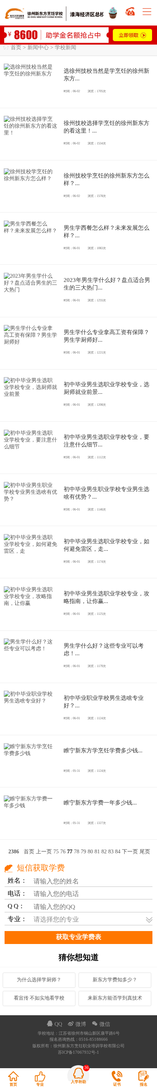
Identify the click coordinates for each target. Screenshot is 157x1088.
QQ (55, 1024)
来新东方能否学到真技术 (115, 998)
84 (117, 852)
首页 (16, 48)
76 (63, 852)
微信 (101, 1024)
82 (104, 852)
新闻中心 (38, 48)
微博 (78, 1024)
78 (76, 852)
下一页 (130, 852)
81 (97, 852)
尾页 (144, 852)
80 (90, 852)
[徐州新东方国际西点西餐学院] (113, 11)
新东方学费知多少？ (115, 979)
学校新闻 (65, 48)
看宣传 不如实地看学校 (39, 998)
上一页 (44, 852)
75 (56, 852)
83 (111, 852)
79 (83, 852)
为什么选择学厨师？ (39, 979)
